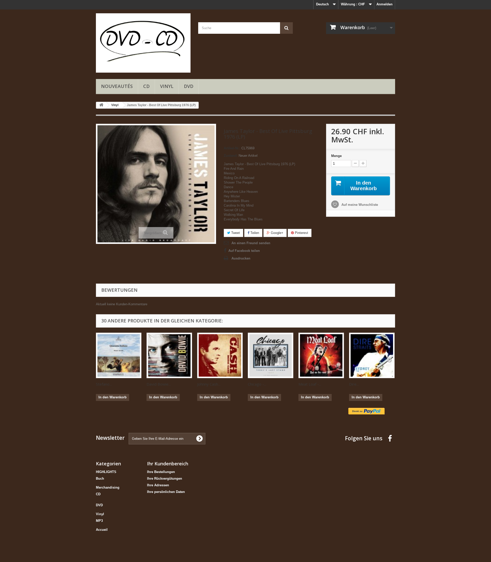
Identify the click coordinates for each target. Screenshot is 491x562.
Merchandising (107, 487)
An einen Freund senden (250, 243)
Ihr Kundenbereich (167, 463)
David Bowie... (159, 384)
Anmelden (384, 4)
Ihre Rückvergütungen (164, 478)
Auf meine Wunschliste (359, 205)
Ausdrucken (240, 258)
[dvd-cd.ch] (143, 43)
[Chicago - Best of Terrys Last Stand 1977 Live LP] (270, 355)
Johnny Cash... (208, 384)
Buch (100, 478)
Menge (336, 156)
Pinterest (301, 233)
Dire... (354, 384)
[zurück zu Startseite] (101, 105)
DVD (188, 86)
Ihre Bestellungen (161, 472)
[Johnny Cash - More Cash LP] (220, 355)
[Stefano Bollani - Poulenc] (118, 355)
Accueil (102, 530)
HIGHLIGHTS (106, 472)
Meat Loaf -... (309, 384)
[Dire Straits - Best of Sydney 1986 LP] (372, 355)
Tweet (235, 233)
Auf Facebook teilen (244, 251)
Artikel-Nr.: (232, 148)
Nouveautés (117, 86)
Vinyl (166, 86)
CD (146, 86)
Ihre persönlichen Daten (166, 492)
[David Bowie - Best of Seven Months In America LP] (169, 355)
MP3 (99, 521)
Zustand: (231, 156)
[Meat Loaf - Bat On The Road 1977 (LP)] (321, 355)
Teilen (254, 233)
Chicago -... (257, 384)
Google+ (276, 233)
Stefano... (104, 384)
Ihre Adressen (158, 485)
